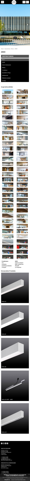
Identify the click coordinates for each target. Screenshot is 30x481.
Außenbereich (5, 75)
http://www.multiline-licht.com (6, 460)
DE (27, 2)
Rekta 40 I (4, 432)
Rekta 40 (4, 301)
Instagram (4, 443)
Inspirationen (7, 48)
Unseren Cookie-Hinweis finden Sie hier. (18, 479)
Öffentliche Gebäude (6, 78)
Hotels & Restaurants (6, 65)
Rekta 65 (4, 334)
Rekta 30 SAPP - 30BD (7, 399)
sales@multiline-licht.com (5, 459)
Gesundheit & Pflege (6, 72)
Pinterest (7, 443)
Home (2, 48)
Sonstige (4, 80)
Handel (3, 62)
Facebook (2, 443)
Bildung (3, 67)
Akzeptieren (7, 479)
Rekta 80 (4, 367)
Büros (12, 48)
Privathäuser (4, 70)
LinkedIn (5, 443)
